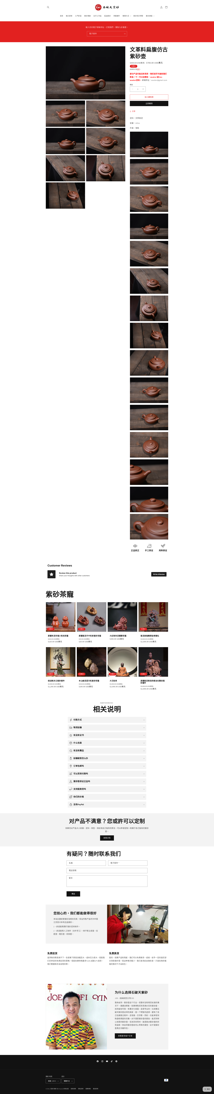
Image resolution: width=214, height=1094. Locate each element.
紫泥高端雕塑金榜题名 (150, 636)
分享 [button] (133, 111)
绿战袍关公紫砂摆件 (56, 681)
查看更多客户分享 (125, 1036)
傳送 (73, 894)
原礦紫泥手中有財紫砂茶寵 (90, 636)
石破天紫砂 (53, 1089)
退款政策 (73, 1089)
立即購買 (149, 103)
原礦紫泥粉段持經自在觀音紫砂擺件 (153, 682)
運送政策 (95, 1089)
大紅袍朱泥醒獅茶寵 (118, 636)
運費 (138, 69)
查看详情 (107, 838)
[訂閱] (124, 33)
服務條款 (88, 1089)
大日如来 (113, 681)
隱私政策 (80, 1089)
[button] (48, 7)
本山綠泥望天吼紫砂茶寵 (89, 681)
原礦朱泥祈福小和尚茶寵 (58, 636)
